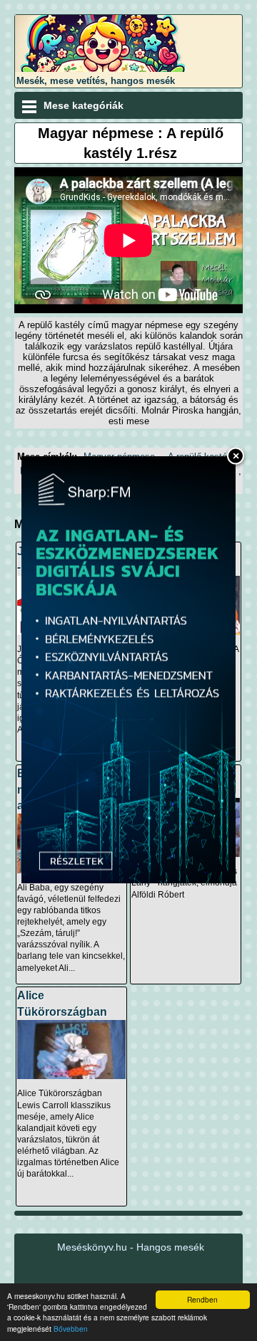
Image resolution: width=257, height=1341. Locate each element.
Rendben (202, 1299)
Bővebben (71, 1328)
